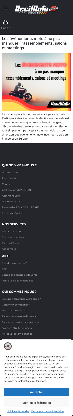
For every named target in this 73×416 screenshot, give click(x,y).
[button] (5, 8)
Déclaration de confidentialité (47, 411)
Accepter (36, 392)
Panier (5, 28)
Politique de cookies (18, 411)
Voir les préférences (36, 403)
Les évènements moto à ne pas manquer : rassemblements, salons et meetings (34, 43)
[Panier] (5, 22)
